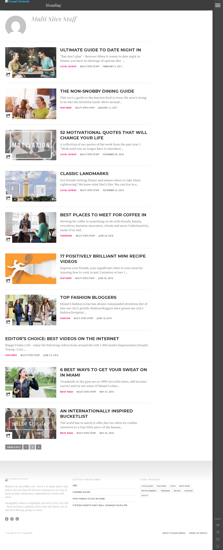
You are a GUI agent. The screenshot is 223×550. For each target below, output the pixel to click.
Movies (177, 491)
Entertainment (149, 491)
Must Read (184, 486)
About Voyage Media (173, 533)
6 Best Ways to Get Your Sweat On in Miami (103, 372)
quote (144, 495)
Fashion (188, 491)
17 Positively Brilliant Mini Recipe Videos (103, 259)
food (173, 486)
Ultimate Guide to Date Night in (100, 49)
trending (165, 491)
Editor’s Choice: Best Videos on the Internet (62, 338)
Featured (161, 486)
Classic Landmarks (84, 173)
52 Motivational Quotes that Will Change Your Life (103, 135)
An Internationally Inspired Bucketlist (96, 413)
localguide (147, 486)
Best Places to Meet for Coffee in (103, 214)
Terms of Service (198, 533)
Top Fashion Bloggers (88, 297)
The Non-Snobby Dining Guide (97, 91)
